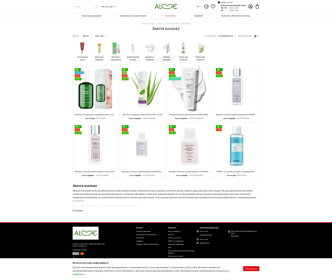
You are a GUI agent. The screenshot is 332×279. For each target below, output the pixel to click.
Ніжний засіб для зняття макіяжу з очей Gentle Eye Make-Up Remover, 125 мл (107, 171)
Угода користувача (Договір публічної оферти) (181, 252)
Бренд (86, 35)
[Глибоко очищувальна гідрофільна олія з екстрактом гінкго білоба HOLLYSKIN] (95, 88)
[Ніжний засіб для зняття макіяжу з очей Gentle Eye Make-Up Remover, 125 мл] (95, 145)
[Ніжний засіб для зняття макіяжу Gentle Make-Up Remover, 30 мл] (142, 145)
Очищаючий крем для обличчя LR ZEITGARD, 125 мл (191, 114)
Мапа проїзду (235, 236)
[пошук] (96, 6)
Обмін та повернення (175, 241)
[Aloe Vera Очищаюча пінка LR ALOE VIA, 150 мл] (142, 88)
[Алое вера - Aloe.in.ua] (86, 233)
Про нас (171, 234)
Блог (169, 247)
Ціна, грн (99, 35)
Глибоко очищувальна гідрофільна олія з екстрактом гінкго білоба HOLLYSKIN (109, 114)
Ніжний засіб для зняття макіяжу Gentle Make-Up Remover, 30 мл (149, 171)
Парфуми (198, 15)
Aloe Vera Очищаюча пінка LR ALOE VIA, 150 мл (142, 114)
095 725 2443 (107, 6)
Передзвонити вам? (206, 235)
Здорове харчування (91, 15)
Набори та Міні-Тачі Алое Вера (236, 15)
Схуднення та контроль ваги (133, 15)
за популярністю (225, 35)
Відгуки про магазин (175, 256)
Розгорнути (78, 210)
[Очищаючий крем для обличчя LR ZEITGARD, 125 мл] (189, 88)
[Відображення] (256, 36)
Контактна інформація (176, 244)
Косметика (170, 15)
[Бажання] (213, 6)
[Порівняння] (206, 6)
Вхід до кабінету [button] (174, 231)
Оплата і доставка (174, 238)
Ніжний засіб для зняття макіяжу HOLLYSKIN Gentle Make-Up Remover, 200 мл (249, 114)
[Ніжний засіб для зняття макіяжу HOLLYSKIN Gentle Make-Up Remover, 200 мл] (236, 88)
